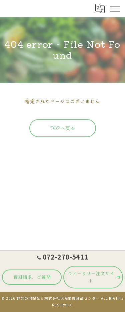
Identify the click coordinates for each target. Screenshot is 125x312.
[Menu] (114, 8)
